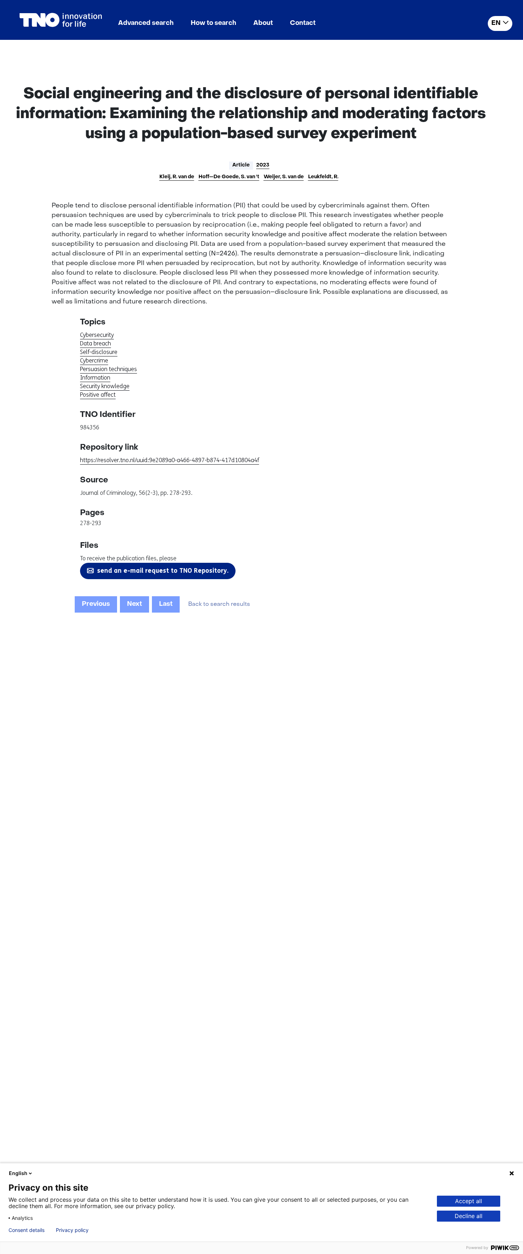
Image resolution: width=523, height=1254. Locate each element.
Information (95, 377)
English (18, 1173)
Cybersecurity (97, 335)
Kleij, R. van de (176, 177)
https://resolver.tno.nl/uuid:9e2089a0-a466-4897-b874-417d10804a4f (169, 460)
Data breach (95, 343)
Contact (303, 23)
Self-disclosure (98, 352)
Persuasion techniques (108, 369)
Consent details (26, 1230)
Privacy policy (72, 1230)
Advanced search (146, 23)
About (263, 23)
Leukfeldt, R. (323, 177)
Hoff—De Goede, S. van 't (229, 177)
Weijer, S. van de (284, 177)
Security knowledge (105, 386)
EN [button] (496, 23)
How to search (213, 23)
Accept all (468, 1201)
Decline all (468, 1215)
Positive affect (98, 394)
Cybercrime (94, 360)
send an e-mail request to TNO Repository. (162, 571)
